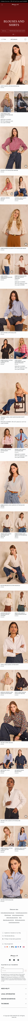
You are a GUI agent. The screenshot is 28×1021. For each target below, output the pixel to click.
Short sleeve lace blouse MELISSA (10, 86)
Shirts (20, 917)
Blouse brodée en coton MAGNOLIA (10, 585)
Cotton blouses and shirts (18, 915)
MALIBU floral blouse (7, 742)
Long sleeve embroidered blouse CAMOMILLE (6, 277)
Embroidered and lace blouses (7, 912)
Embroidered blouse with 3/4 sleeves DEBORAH (20, 277)
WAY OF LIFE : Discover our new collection (14, 1)
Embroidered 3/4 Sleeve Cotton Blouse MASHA (13, 248)
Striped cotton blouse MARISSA (9, 170)
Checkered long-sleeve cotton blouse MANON (7, 115)
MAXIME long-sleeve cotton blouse (10, 820)
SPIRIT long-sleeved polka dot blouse (20, 693)
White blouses (7, 915)
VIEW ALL (4, 30)
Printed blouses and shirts (17, 30)
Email (2, 967)
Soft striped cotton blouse (8, 332)
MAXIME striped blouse (7, 899)
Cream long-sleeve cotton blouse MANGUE (6, 535)
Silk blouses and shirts (20, 920)
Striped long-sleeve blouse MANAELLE (20, 849)
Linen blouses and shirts (14, 922)
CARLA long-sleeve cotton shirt (10, 664)
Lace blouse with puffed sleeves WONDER (5, 614)
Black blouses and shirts (8, 920)
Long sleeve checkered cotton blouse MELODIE (20, 361)
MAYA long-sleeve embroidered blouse (20, 613)
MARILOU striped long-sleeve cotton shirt (7, 693)
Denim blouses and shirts (12, 917)
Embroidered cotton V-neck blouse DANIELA (6, 361)
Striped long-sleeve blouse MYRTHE (20, 198)
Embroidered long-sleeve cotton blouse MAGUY (21, 535)
